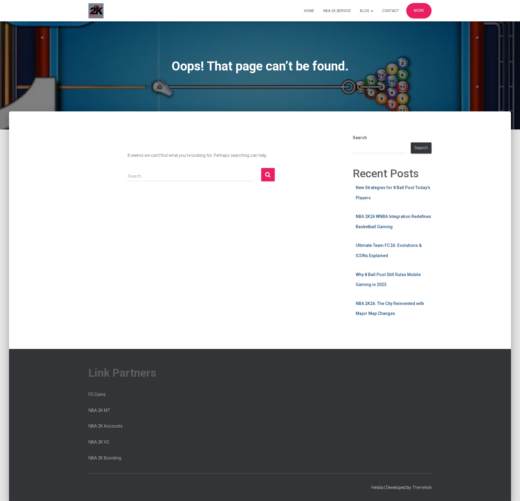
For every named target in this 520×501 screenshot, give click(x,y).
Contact (390, 11)
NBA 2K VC (98, 442)
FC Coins (97, 394)
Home (309, 11)
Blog (365, 11)
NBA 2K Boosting (104, 458)
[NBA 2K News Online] (96, 10)
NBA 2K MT (99, 410)
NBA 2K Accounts (105, 426)
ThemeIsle (422, 487)
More (419, 10)
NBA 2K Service (337, 11)
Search (360, 137)
